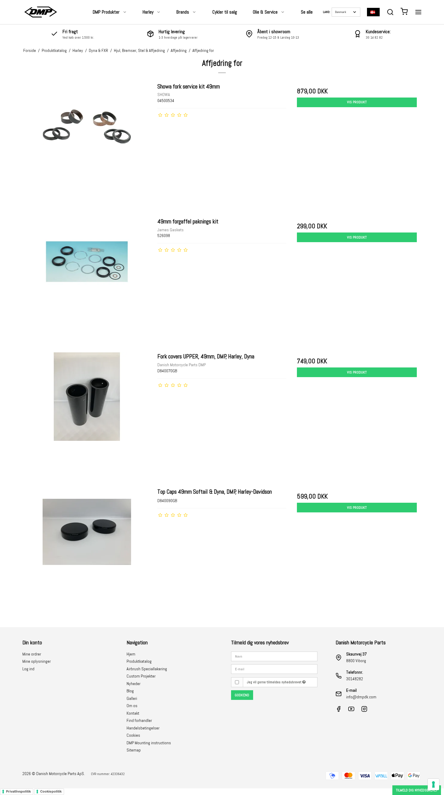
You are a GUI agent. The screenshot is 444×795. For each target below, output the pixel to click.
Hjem (131, 654)
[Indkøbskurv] (404, 12)
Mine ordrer (31, 654)
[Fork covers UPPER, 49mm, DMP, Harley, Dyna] (87, 416)
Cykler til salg (224, 12)
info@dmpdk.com (361, 697)
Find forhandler (139, 720)
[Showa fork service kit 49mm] (87, 146)
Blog (130, 691)
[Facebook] (339, 710)
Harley (148, 12)
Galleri (132, 698)
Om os (132, 705)
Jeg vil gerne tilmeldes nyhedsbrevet (274, 682)
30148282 (354, 678)
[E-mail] (274, 669)
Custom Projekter (141, 676)
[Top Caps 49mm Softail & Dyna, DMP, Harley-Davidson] (87, 552)
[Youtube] (351, 710)
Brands (182, 12)
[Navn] (274, 656)
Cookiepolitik (51, 791)
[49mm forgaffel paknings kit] (87, 281)
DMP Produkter (106, 12)
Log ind (28, 669)
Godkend (242, 695)
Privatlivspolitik (18, 791)
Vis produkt (357, 102)
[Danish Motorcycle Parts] (40, 12)
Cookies (133, 735)
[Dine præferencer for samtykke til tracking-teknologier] (433, 784)
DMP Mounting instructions (149, 742)
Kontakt (133, 713)
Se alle (307, 12)
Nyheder (133, 683)
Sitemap (134, 750)
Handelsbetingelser (143, 728)
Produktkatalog (139, 661)
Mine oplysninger (36, 661)
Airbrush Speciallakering (147, 669)
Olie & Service (265, 12)
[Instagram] (364, 710)
